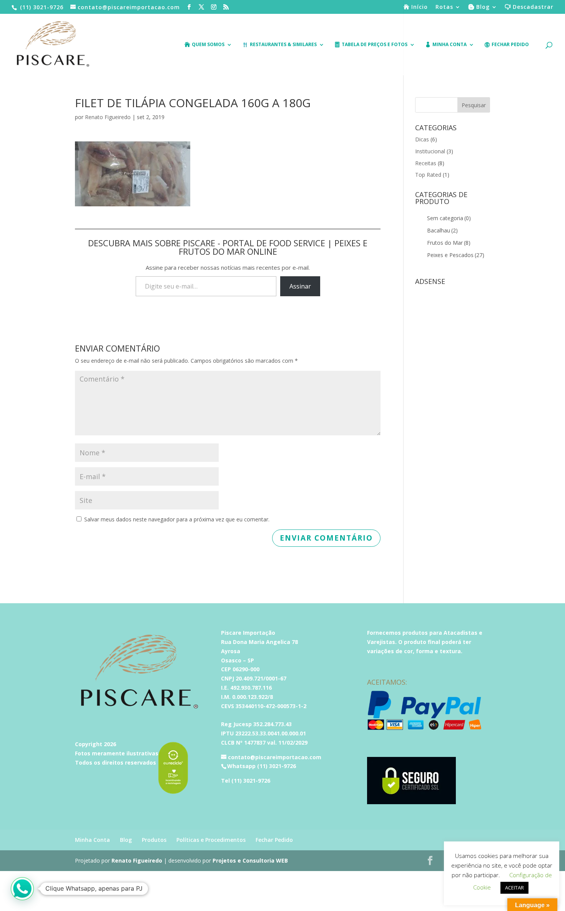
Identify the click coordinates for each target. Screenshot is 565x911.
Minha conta (449, 45)
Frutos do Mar (448, 242)
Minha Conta (92, 839)
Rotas (444, 7)
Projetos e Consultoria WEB (250, 860)
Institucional (430, 151)
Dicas (422, 139)
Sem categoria (449, 218)
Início (419, 7)
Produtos (154, 839)
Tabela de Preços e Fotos (374, 45)
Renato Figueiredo (108, 117)
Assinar (300, 286)
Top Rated (428, 174)
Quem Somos (208, 45)
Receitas (425, 163)
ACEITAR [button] (514, 887)
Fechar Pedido (510, 45)
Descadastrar (533, 7)
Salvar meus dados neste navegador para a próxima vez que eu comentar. (176, 519)
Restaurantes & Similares (283, 45)
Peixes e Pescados (455, 255)
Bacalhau (442, 230)
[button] (22, 888)
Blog (483, 7)
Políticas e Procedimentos (211, 839)
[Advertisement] (452, 404)
